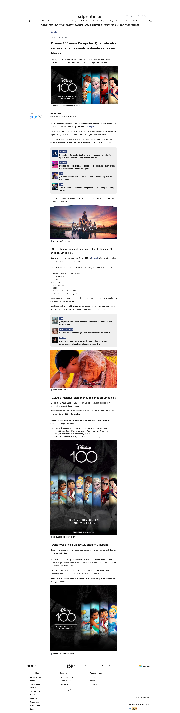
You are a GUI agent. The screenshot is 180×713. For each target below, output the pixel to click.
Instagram (93, 684)
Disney (53, 37)
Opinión (77, 21)
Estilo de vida (86, 21)
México (58, 21)
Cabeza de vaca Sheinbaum (87, 25)
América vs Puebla (49, 25)
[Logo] (90, 17)
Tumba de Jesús (66, 25)
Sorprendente (115, 21)
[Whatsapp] (40, 117)
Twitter (92, 681)
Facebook (93, 677)
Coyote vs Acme (108, 25)
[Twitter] (36, 117)
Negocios (104, 21)
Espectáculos (127, 21)
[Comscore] (145, 666)
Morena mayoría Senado (128, 25)
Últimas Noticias (48, 21)
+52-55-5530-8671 (66, 681)
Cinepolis (63, 37)
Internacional (67, 21)
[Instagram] (36, 666)
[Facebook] (32, 117)
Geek (135, 21)
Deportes (96, 21)
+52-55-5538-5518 (66, 677)
